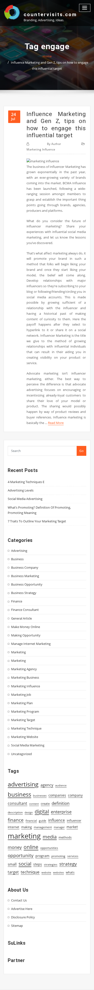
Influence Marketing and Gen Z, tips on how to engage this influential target (56, 124)
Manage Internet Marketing (31, 644)
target (13, 872)
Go (81, 451)
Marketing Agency (24, 669)
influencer (74, 820)
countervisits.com (50, 14)
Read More (56, 423)
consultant (17, 803)
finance (16, 820)
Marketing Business (25, 677)
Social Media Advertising (25, 499)
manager (59, 827)
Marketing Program (25, 711)
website (46, 872)
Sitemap (17, 925)
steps (37, 864)
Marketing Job (21, 694)
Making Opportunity (25, 635)
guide (42, 821)
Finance (16, 601)
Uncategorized (21, 754)
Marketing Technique (26, 728)
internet (13, 827)
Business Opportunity (26, 584)
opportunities (49, 848)
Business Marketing (25, 576)
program (42, 855)
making (26, 827)
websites (58, 872)
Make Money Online (25, 627)
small (12, 864)
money (15, 847)
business (19, 794)
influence (56, 820)
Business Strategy (23, 593)
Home (47, 56)
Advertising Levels (21, 490)
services (72, 856)
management (43, 827)
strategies (50, 864)
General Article (21, 618)
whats (70, 872)
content (34, 804)
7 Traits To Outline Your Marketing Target (37, 521)
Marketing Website (24, 737)
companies (57, 795)
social (25, 863)
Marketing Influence (41, 149)
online (31, 846)
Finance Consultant (25, 610)
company (75, 795)
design (29, 812)
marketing (24, 836)
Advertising (19, 550)
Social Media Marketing (27, 745)
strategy (68, 864)
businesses (40, 795)
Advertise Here (21, 909)
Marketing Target (23, 720)
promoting (58, 856)
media (50, 836)
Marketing (18, 652)
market (72, 827)
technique (30, 872)
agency (46, 785)
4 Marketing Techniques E (26, 482)
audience (61, 785)
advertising (23, 784)
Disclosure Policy (23, 917)
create (45, 803)
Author (54, 144)
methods (65, 837)
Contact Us (19, 900)
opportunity (21, 855)
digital (42, 811)
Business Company (24, 567)
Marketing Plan (22, 703)
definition (60, 803)
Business (17, 559)
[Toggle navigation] (85, 8)
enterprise (61, 812)
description (15, 812)
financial (31, 821)
